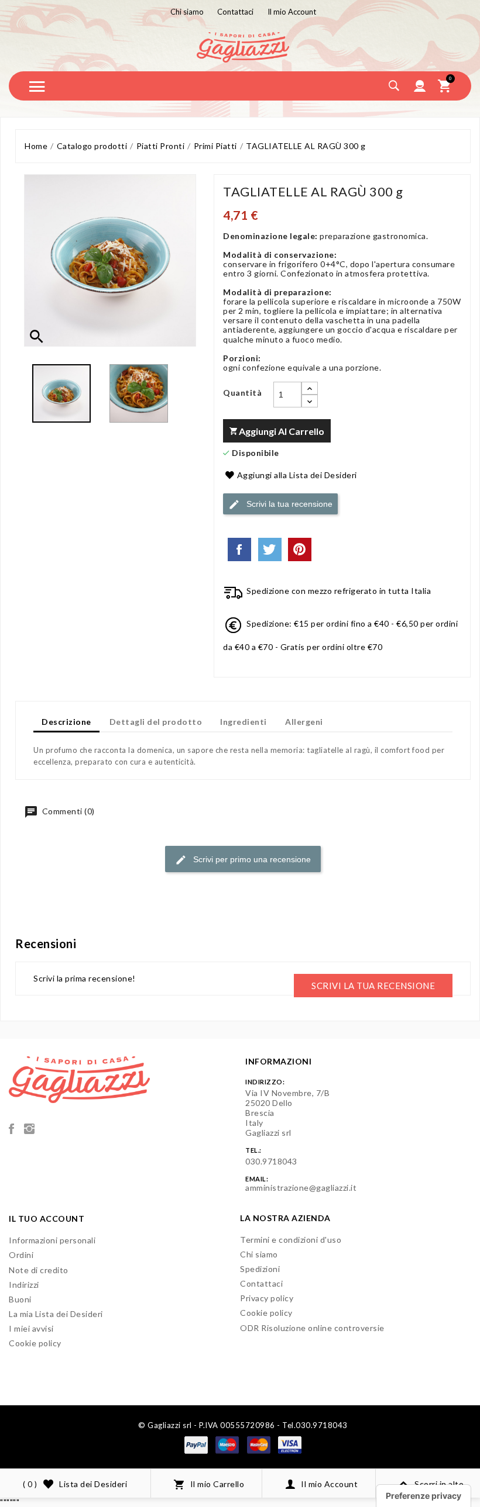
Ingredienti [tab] (243, 722)
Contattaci (261, 1283)
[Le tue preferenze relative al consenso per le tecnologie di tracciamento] (423, 1496)
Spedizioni (260, 1269)
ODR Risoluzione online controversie (312, 1328)
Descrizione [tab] (66, 722)
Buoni (20, 1299)
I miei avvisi (31, 1328)
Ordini (21, 1255)
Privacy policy (266, 1298)
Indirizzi (24, 1285)
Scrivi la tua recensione (288, 503)
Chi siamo (259, 1254)
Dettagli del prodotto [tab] (156, 722)
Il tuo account (46, 1218)
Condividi (239, 549)
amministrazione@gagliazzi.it (300, 1188)
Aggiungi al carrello (280, 431)
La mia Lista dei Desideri (56, 1314)
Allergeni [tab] (304, 722)
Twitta (270, 549)
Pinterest (299, 549)
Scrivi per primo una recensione (251, 859)
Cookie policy (35, 1343)
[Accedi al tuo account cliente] (420, 86)
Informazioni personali (52, 1240)
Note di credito (38, 1270)
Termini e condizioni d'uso (290, 1240)
